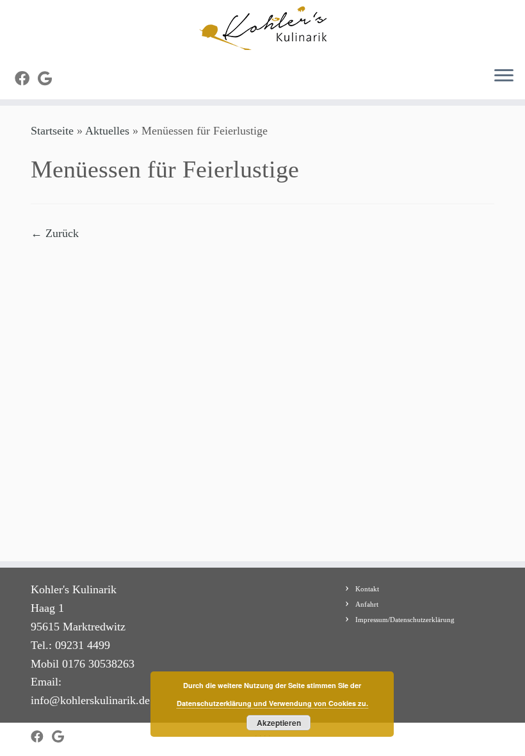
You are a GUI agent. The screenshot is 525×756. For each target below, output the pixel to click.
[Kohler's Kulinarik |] (262, 28)
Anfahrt (366, 604)
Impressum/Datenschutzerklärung (405, 619)
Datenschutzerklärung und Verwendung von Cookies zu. (272, 703)
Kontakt (367, 589)
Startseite (52, 130)
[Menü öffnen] (503, 76)
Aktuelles (107, 130)
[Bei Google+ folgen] (49, 78)
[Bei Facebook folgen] (26, 78)
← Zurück (55, 233)
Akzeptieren (279, 722)
